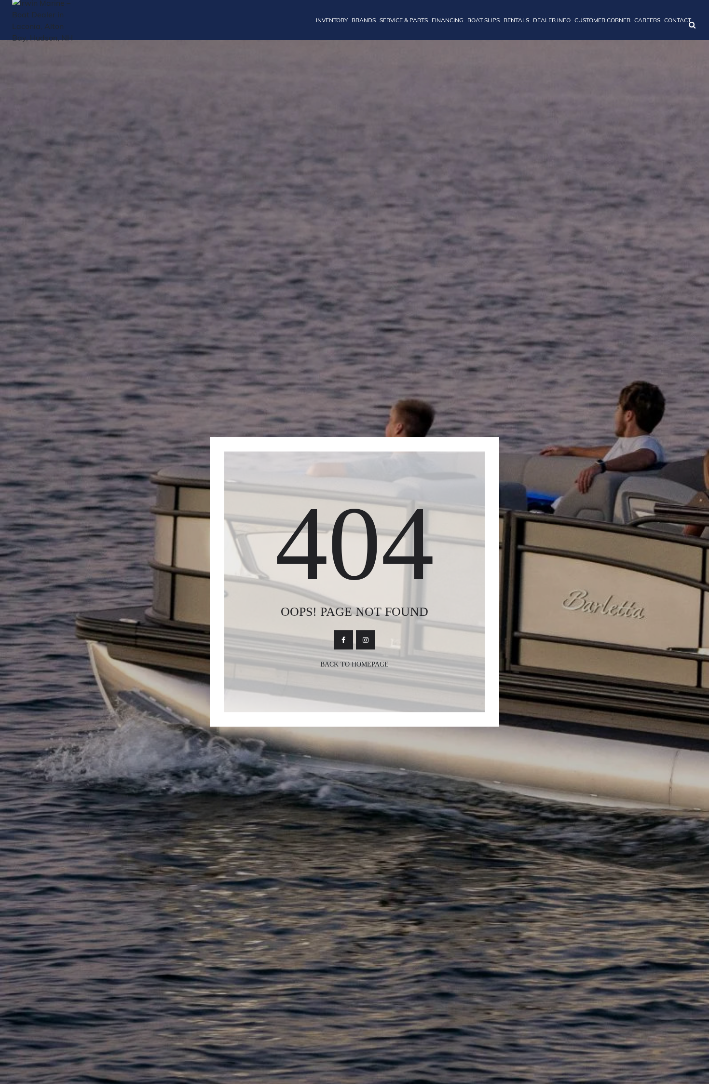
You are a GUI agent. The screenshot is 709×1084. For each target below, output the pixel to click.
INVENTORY (332, 20)
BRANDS (364, 20)
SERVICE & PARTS (404, 20)
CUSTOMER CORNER (602, 20)
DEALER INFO (552, 20)
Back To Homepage (354, 664)
